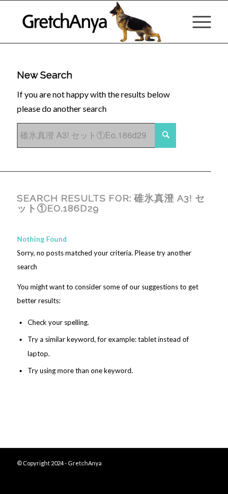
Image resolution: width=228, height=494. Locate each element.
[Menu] (196, 22)
